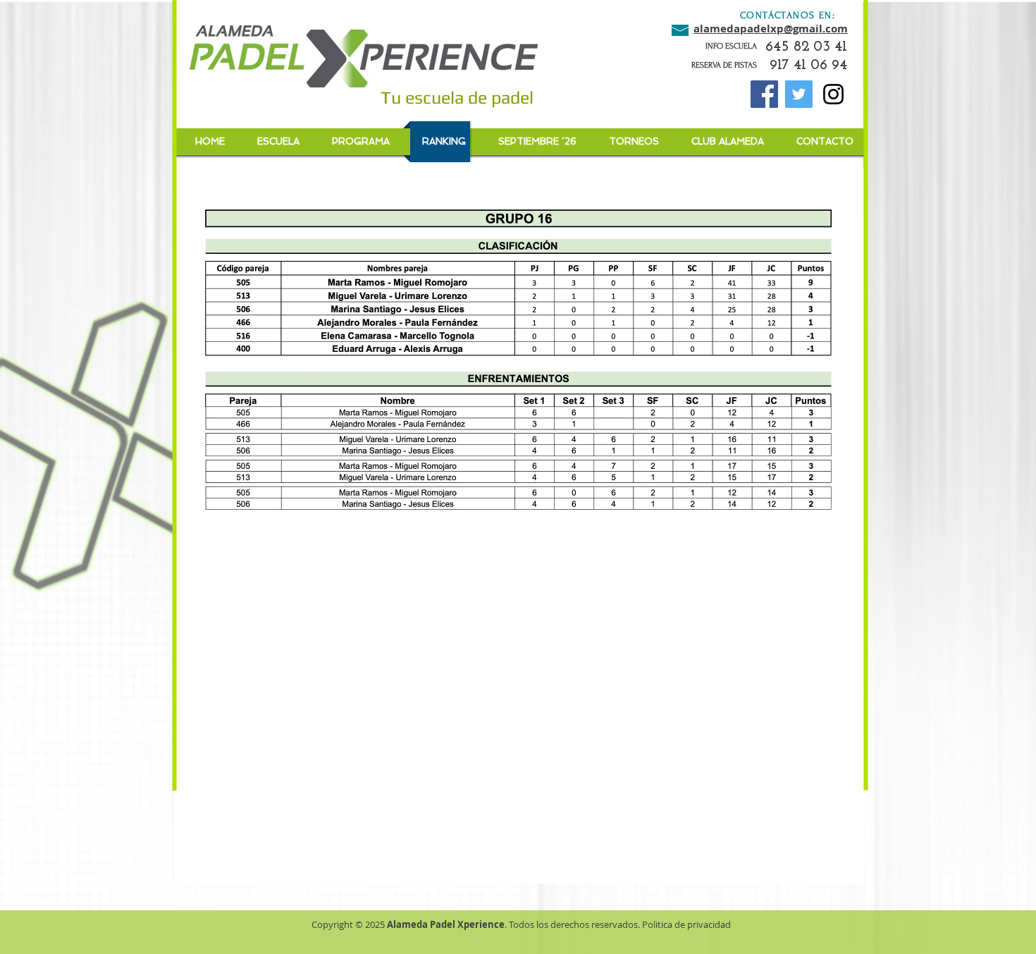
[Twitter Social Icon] (799, 94)
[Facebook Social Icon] (764, 94)
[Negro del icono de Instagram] (833, 94)
